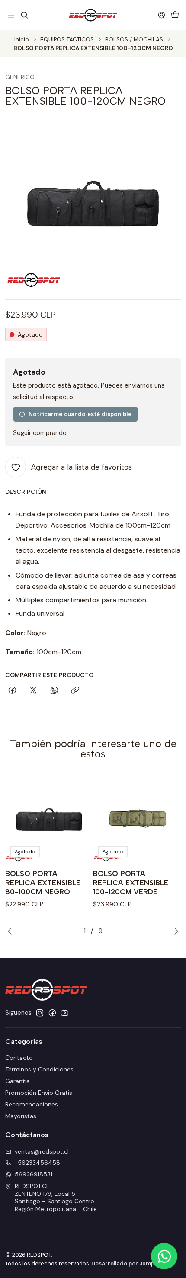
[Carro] (175, 15)
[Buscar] (24, 15)
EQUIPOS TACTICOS (67, 40)
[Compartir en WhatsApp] (54, 691)
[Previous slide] (11, 931)
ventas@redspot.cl (42, 1151)
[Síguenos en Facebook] (52, 1012)
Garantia (17, 1081)
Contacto (19, 1058)
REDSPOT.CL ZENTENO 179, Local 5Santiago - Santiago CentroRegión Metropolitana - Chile (56, 1197)
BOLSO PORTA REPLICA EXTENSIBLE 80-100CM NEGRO (42, 882)
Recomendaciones (31, 1104)
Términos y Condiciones (39, 1069)
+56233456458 (37, 1163)
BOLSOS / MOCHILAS (134, 40)
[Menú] (11, 15)
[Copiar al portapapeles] (75, 691)
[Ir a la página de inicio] (93, 15)
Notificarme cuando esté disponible (80, 413)
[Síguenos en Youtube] (65, 1012)
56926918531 (33, 1174)
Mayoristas (20, 1116)
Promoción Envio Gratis (38, 1093)
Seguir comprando (40, 433)
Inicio (21, 40)
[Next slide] (174, 931)
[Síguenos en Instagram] (39, 1012)
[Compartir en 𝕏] (33, 691)
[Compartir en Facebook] (12, 691)
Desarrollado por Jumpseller (130, 1263)
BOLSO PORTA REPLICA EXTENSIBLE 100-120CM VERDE (130, 882)
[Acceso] (161, 15)
